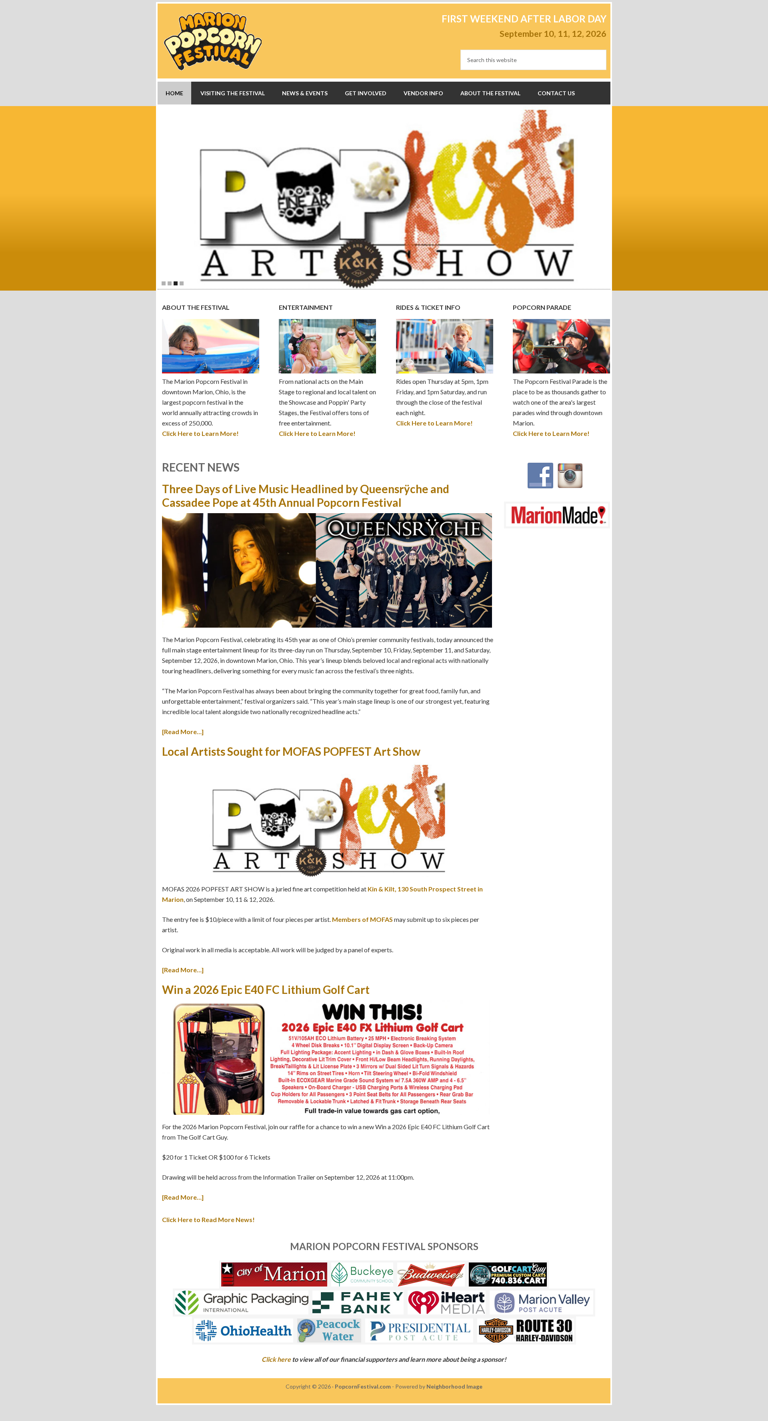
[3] (176, 283)
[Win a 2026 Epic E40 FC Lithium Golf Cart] (327, 1059)
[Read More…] (183, 731)
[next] (617, 198)
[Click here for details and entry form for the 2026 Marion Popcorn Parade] (388, 197)
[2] (170, 283)
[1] (164, 283)
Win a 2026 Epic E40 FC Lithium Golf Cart (266, 989)
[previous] (150, 198)
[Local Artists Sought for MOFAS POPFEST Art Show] (327, 821)
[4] (182, 283)
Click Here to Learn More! (200, 433)
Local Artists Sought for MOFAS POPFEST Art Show (291, 751)
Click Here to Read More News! (208, 1219)
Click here (276, 1359)
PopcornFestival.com (363, 1386)
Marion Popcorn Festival (213, 41)
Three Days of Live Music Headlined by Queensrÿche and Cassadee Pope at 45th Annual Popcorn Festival (305, 495)
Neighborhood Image (454, 1386)
